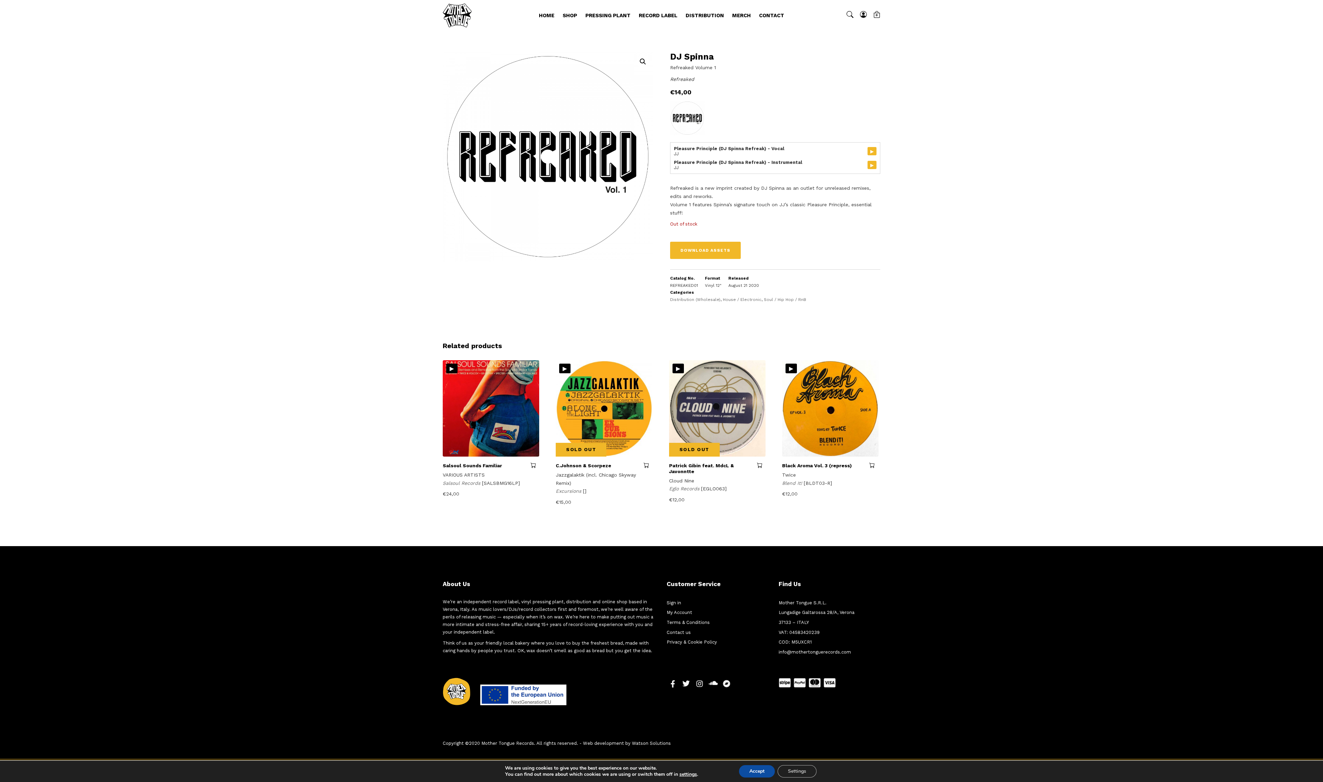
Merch (741, 15)
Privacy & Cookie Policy (692, 642)
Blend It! (793, 483)
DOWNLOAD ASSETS (705, 250)
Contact (771, 15)
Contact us (679, 632)
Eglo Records (685, 488)
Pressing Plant (607, 15)
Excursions (569, 491)
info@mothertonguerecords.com (815, 652)
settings (688, 774)
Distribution (705, 15)
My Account (679, 612)
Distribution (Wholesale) (695, 299)
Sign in (674, 602)
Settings (797, 771)
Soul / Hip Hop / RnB (785, 299)
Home (546, 15)
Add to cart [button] (874, 465)
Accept (757, 771)
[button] (643, 61)
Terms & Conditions (688, 622)
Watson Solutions (651, 743)
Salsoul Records (462, 483)
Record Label (658, 15)
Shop (570, 15)
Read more (535, 465)
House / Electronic (742, 299)
